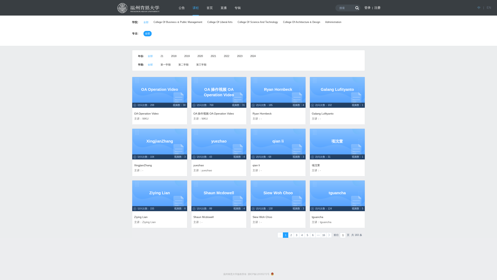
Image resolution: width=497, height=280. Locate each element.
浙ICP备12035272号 (258, 274)
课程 (196, 8)
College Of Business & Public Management (178, 22)
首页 (210, 8)
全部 (146, 22)
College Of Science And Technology (258, 22)
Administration (333, 22)
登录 (367, 7)
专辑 (238, 8)
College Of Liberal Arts (220, 22)
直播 (224, 8)
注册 (377, 7)
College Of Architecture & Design (301, 22)
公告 (182, 8)
